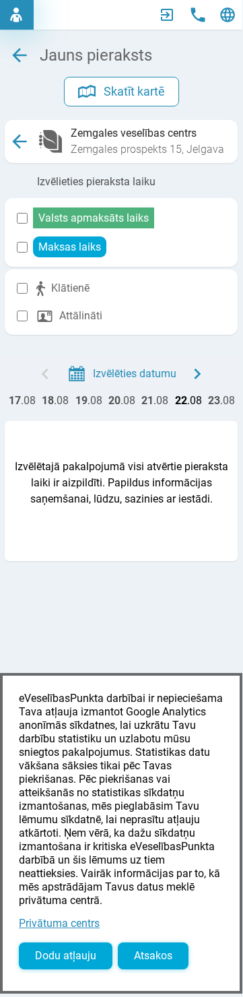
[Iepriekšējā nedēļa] (45, 374)
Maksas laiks (69, 246)
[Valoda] (227, 15)
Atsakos (153, 955)
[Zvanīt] (198, 15)
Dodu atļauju (65, 955)
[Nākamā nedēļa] (197, 374)
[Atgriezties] (19, 141)
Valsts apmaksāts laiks (93, 218)
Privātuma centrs (59, 923)
